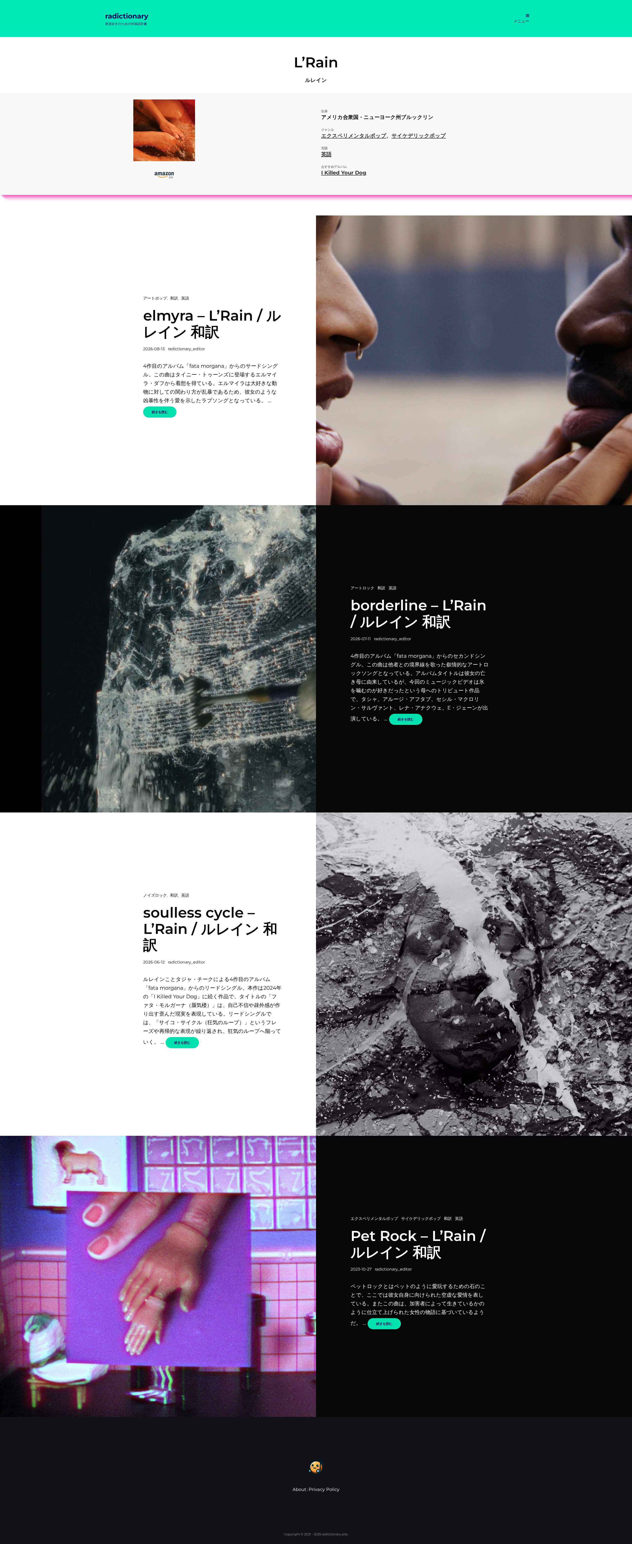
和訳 (174, 298)
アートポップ (155, 298)
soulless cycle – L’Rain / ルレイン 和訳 (210, 929)
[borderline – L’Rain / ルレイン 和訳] (158, 658)
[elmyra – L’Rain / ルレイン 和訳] (474, 360)
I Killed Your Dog (343, 173)
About (299, 1489)
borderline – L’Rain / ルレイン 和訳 (419, 613)
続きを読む (164, 414)
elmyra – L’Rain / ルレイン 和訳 (212, 324)
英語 (326, 154)
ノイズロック (155, 895)
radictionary (126, 16)
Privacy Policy (324, 1489)
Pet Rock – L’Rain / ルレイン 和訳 (418, 1244)
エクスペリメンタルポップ (353, 136)
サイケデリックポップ (419, 136)
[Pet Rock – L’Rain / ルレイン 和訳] (158, 1276)
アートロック (362, 588)
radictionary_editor (186, 349)
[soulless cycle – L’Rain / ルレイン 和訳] (474, 974)
